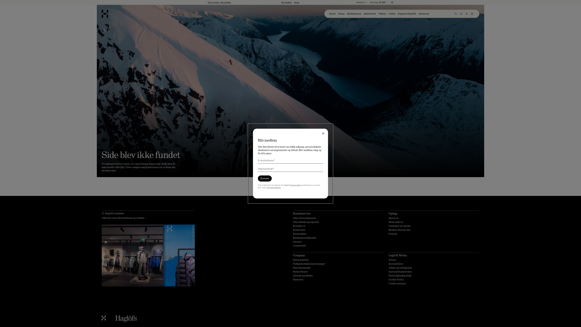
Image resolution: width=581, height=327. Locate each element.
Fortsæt (264, 178)
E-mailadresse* (266, 160)
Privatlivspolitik (274, 188)
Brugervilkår (295, 185)
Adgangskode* (266, 168)
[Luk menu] (323, 133)
